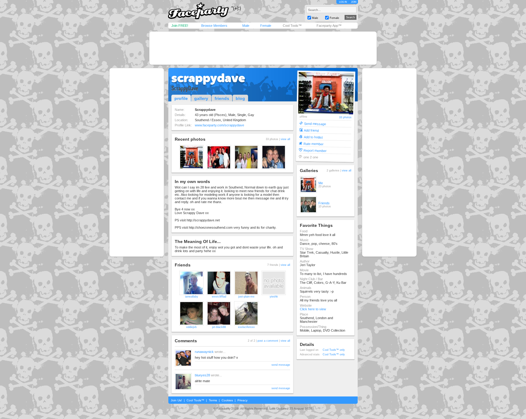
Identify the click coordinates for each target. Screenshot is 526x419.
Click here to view (313, 309)
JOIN (353, 2)
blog (240, 98)
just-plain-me (246, 296)
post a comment (268, 340)
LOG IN (343, 2)
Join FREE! (179, 25)
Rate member (313, 144)
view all (285, 139)
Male (245, 25)
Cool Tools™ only (334, 349)
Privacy (242, 400)
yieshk (274, 296)
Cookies (227, 400)
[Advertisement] (263, 48)
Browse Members (214, 25)
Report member (315, 150)
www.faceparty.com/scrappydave (219, 125)
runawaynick (204, 352)
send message (281, 364)
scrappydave (208, 78)
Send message (315, 123)
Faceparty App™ (329, 25)
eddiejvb (191, 327)
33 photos (345, 117)
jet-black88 (219, 327)
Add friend (311, 130)
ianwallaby (191, 296)
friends (222, 98)
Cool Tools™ (292, 25)
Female (265, 25)
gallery (201, 98)
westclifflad (219, 296)
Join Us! (176, 400)
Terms (213, 400)
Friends (324, 203)
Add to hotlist (313, 137)
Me (320, 183)
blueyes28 (202, 375)
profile (181, 98)
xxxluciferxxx (246, 327)
